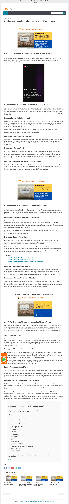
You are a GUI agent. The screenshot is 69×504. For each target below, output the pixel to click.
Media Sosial (31, 13)
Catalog (10, 460)
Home (4, 5)
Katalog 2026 (39, 13)
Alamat (19, 13)
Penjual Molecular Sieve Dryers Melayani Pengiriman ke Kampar (21, 257)
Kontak (24, 13)
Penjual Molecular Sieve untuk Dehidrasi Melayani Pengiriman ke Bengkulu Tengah (25, 261)
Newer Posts (6, 493)
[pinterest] (12, 468)
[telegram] (19, 468)
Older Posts (61, 493)
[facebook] (5, 468)
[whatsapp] (16, 468)
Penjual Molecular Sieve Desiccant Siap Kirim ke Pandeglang (21, 259)
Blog (45, 13)
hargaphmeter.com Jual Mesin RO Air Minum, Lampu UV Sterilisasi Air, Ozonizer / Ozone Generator (36, 501)
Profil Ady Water (12, 13)
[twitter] (9, 468)
